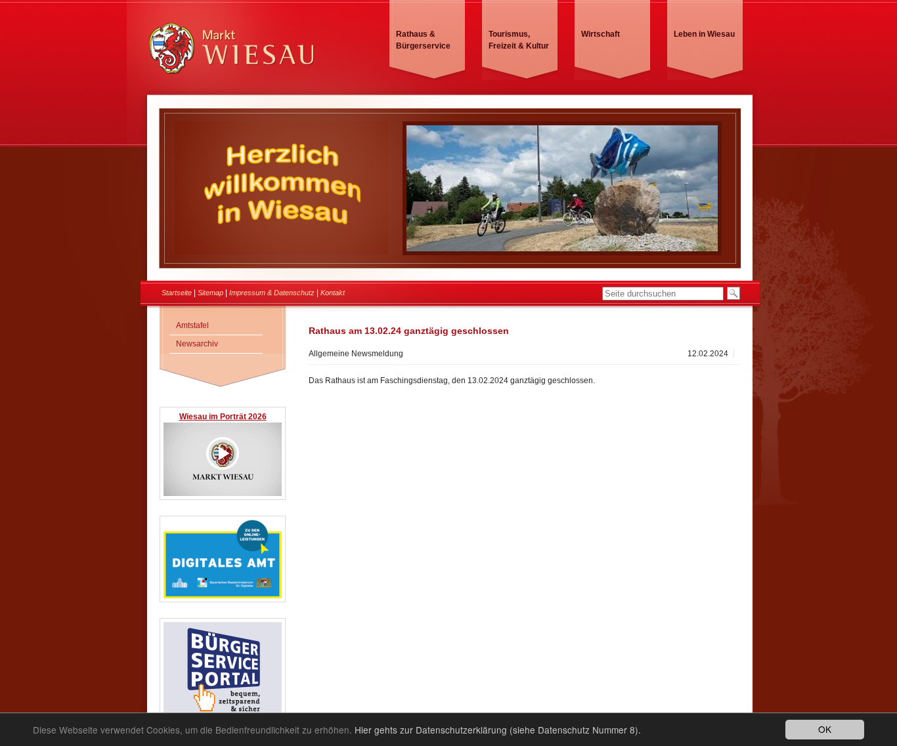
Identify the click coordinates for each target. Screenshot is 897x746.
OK (824, 729)
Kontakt (332, 293)
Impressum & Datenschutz (272, 293)
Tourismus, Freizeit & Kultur (519, 40)
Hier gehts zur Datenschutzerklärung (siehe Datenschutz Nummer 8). (498, 729)
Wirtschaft (600, 34)
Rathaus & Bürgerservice (423, 40)
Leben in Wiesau (704, 34)
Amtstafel (192, 325)
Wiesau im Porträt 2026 (223, 416)
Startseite (177, 293)
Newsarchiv (197, 343)
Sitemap (210, 293)
